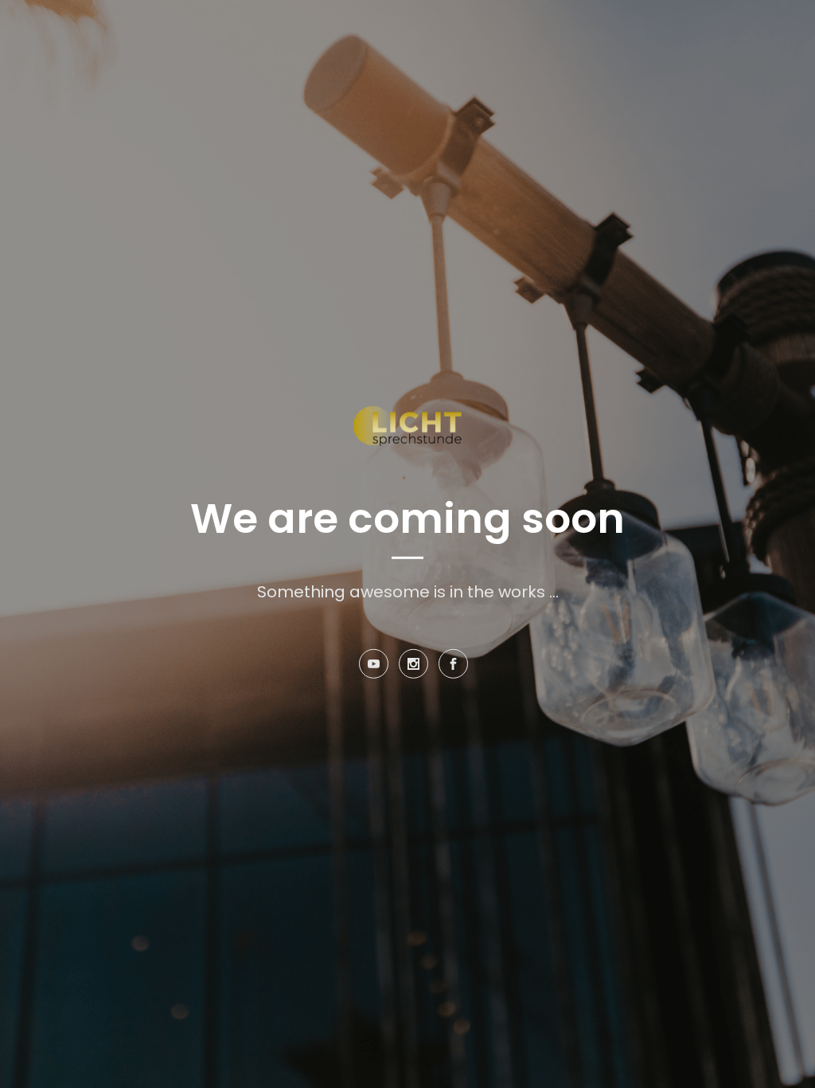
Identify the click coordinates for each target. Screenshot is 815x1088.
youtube (373, 672)
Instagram (413, 672)
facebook (453, 672)
